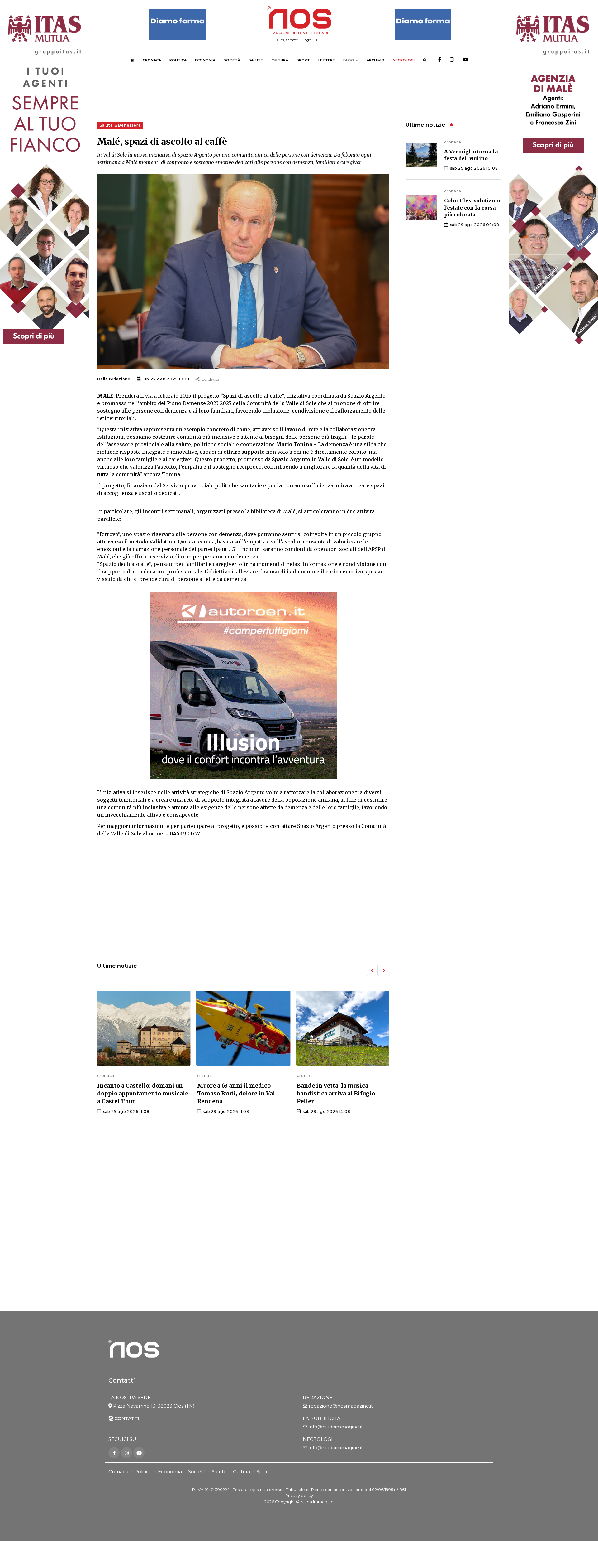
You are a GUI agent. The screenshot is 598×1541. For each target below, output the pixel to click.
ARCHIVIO (375, 60)
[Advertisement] (243, 906)
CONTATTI (126, 1418)
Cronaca (118, 1472)
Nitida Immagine (317, 1502)
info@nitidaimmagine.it (336, 1427)
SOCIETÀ (232, 60)
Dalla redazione (114, 379)
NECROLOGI (404, 60)
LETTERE (326, 60)
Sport (262, 1472)
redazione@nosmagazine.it (341, 1406)
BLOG (348, 60)
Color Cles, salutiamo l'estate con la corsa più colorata (472, 207)
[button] (372, 970)
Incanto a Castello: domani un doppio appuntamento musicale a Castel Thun (142, 1093)
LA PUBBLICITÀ (321, 1418)
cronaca (105, 1075)
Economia (170, 1472)
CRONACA (152, 60)
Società (197, 1472)
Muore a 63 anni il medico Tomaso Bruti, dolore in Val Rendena (236, 1093)
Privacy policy (299, 1495)
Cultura (241, 1472)
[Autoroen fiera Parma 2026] (243, 685)
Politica (143, 1472)
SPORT (303, 60)
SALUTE (256, 60)
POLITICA (178, 60)
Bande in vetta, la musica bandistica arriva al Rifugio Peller (336, 1093)
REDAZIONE (318, 1397)
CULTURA (279, 60)
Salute (219, 1472)
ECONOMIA (205, 60)
